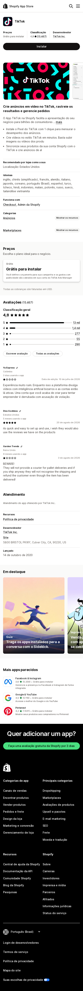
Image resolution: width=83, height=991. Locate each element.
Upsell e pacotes (54, 811)
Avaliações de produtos (58, 804)
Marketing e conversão (18, 825)
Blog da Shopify (13, 885)
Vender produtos (14, 804)
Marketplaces (12, 230)
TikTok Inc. (59, 36)
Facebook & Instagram (28, 678)
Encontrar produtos (16, 797)
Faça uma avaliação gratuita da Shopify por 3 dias (41, 745)
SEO (45, 825)
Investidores (51, 878)
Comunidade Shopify (17, 878)
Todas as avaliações (47, 353)
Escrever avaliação (17, 353)
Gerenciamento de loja (18, 832)
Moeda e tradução (55, 839)
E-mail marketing (54, 818)
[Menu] (78, 6)
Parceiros (49, 892)
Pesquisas (10, 892)
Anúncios (9, 218)
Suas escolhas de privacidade (23, 979)
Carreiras (49, 871)
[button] (41, 683)
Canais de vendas (15, 790)
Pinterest (20, 707)
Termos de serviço (15, 952)
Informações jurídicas (57, 906)
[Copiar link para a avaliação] (17, 367)
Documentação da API (17, 871)
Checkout (9, 204)
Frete (46, 832)
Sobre (47, 864)
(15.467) (42, 36)
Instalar (42, 46)
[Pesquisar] (71, 6)
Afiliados (48, 899)
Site (5, 537)
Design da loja (12, 818)
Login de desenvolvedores (21, 942)
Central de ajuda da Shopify (21, 864)
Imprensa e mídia (54, 885)
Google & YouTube (25, 694)
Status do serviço (54, 913)
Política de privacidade (18, 519)
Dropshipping (51, 790)
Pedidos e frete (13, 811)
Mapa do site (12, 970)
